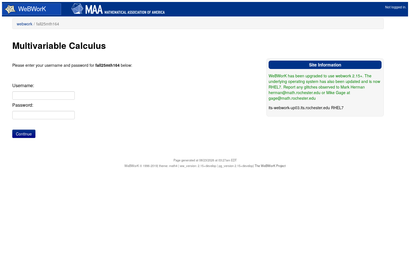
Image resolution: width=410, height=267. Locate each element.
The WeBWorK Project (270, 165)
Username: (23, 85)
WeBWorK (32, 8)
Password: (22, 105)
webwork (24, 24)
